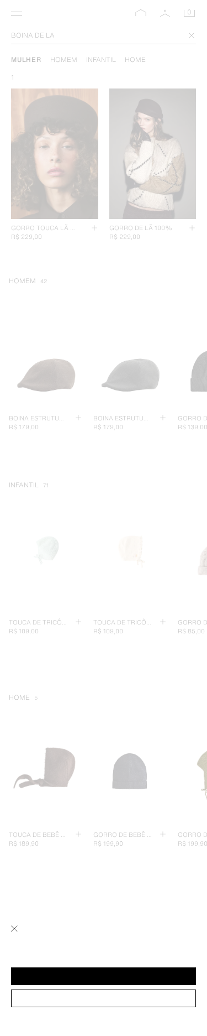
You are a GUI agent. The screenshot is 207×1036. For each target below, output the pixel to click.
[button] (103, 976)
